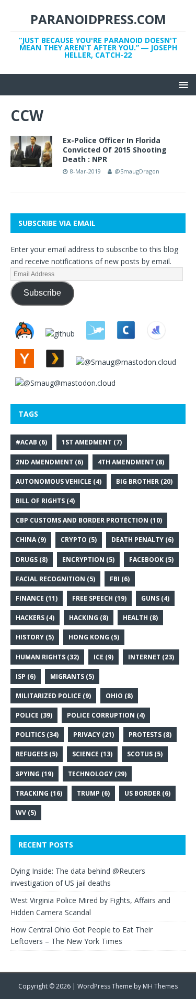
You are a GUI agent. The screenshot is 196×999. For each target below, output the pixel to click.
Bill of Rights (45, 500)
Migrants (72, 676)
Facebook (151, 559)
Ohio (119, 695)
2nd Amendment (49, 462)
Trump (93, 793)
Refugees (36, 754)
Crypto (79, 539)
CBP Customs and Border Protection (89, 520)
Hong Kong (93, 637)
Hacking (88, 617)
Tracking (39, 793)
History (35, 637)
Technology (97, 773)
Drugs (32, 559)
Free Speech (99, 598)
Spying (34, 773)
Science (92, 754)
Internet (151, 657)
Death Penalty (142, 539)
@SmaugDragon (136, 171)
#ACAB (31, 442)
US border (147, 793)
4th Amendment (131, 462)
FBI (120, 578)
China (31, 539)
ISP (26, 676)
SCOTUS (145, 754)
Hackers (35, 617)
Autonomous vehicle (58, 481)
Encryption (88, 559)
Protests (150, 734)
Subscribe (42, 292)
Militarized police (53, 695)
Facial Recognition (55, 578)
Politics (37, 734)
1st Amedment (92, 442)
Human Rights (47, 657)
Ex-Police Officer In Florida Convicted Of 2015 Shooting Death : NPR (115, 149)
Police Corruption (106, 715)
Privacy (93, 734)
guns (155, 598)
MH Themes (160, 986)
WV (26, 812)
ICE (103, 657)
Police (34, 715)
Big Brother (144, 481)
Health (140, 617)
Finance (36, 598)
